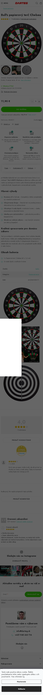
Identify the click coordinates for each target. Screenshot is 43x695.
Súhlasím (21, 689)
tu (23, 676)
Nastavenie (21, 681)
